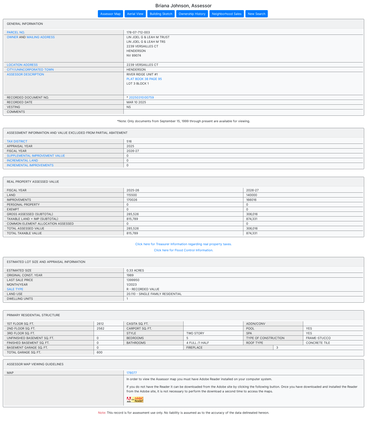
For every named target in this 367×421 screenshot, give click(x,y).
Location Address (22, 65)
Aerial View (135, 14)
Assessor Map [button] (110, 14)
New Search (256, 14)
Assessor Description (25, 74)
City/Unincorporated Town (30, 69)
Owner (12, 37)
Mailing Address (41, 37)
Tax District (17, 141)
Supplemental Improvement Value (36, 156)
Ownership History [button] (192, 14)
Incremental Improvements (30, 165)
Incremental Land (22, 160)
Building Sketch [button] (161, 14)
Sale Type (15, 289)
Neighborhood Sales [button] (226, 14)
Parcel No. (16, 32)
